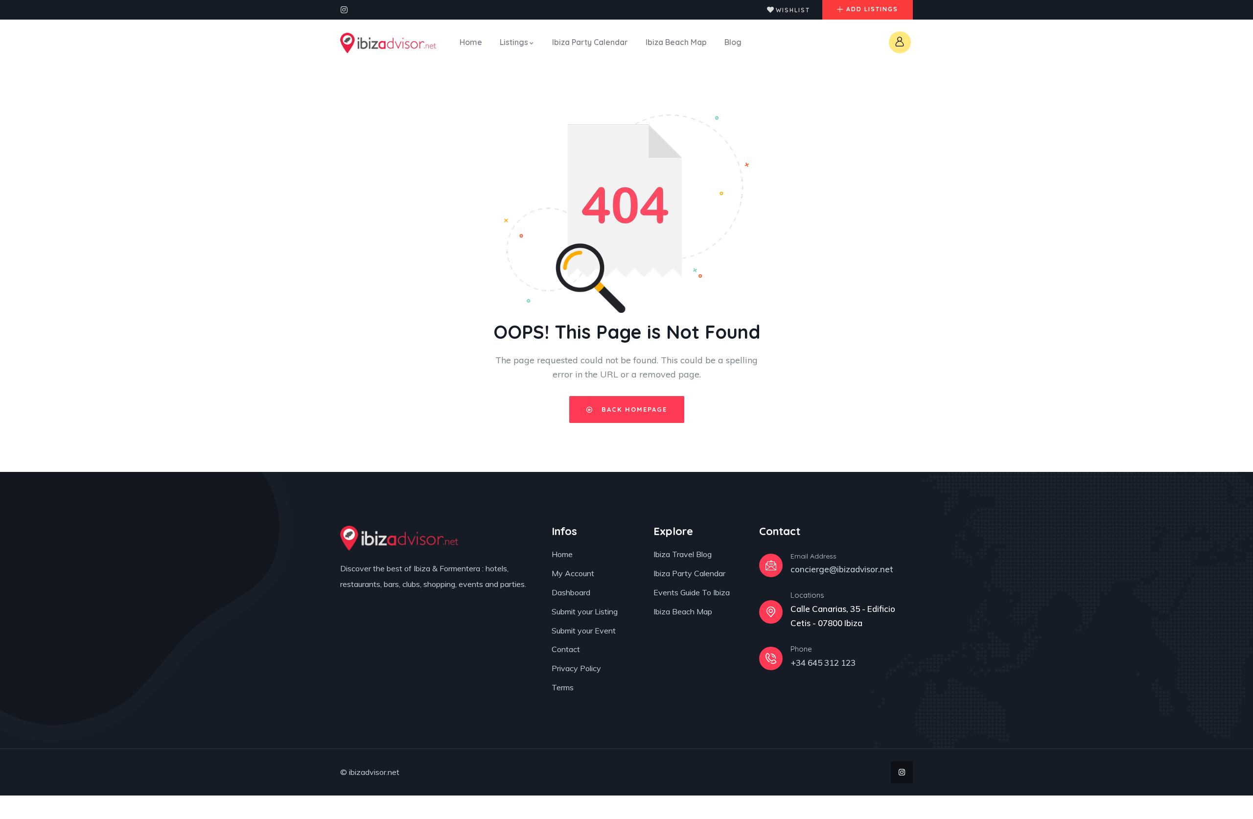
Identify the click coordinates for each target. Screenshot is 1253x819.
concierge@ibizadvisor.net (841, 569)
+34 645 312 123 (823, 662)
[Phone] (771, 658)
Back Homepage (633, 409)
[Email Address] (771, 565)
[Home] (388, 43)
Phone (801, 649)
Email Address (813, 556)
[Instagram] (344, 10)
